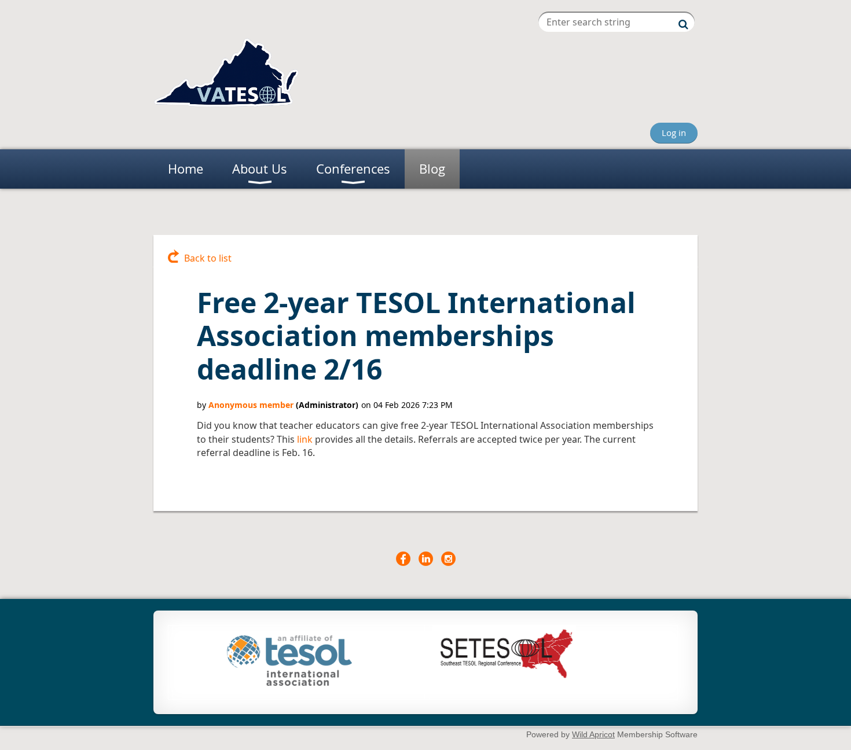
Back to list (208, 258)
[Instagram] (448, 559)
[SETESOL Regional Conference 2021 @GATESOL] (504, 678)
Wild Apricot (593, 734)
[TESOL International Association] (289, 682)
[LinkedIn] (426, 559)
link (305, 439)
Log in (674, 132)
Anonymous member (251, 404)
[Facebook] (403, 559)
